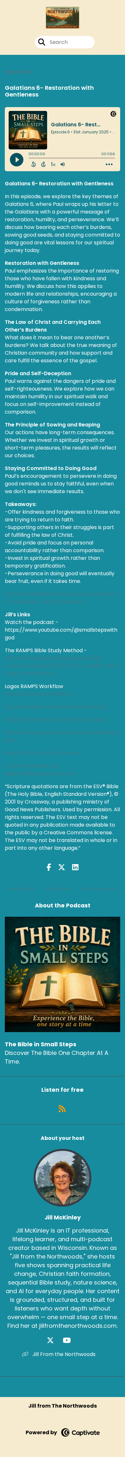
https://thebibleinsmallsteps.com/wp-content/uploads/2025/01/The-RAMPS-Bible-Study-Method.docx (62, 665)
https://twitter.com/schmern (42, 753)
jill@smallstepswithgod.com (40, 773)
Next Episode (22, 888)
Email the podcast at (31, 766)
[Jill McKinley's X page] (54, 1340)
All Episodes (58, 888)
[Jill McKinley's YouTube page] (71, 1340)
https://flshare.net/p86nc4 (39, 694)
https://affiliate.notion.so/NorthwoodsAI (55, 719)
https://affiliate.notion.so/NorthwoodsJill (56, 707)
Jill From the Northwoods (63, 1354)
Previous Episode (99, 888)
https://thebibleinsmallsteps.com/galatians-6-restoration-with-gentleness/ (62, 597)
